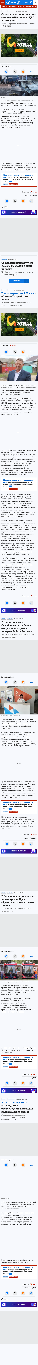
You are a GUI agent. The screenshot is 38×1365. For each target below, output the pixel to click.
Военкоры (21, 6)
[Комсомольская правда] (10, 2)
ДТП (6, 207)
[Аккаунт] (35, 2)
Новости (4, 6)
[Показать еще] (32, 71)
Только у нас (12, 6)
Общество (5, 184)
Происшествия (11, 11)
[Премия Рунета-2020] (18, 2)
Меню (2, 2)
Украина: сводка (31, 6)
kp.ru (35, 192)
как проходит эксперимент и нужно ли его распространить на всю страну (18, 178)
